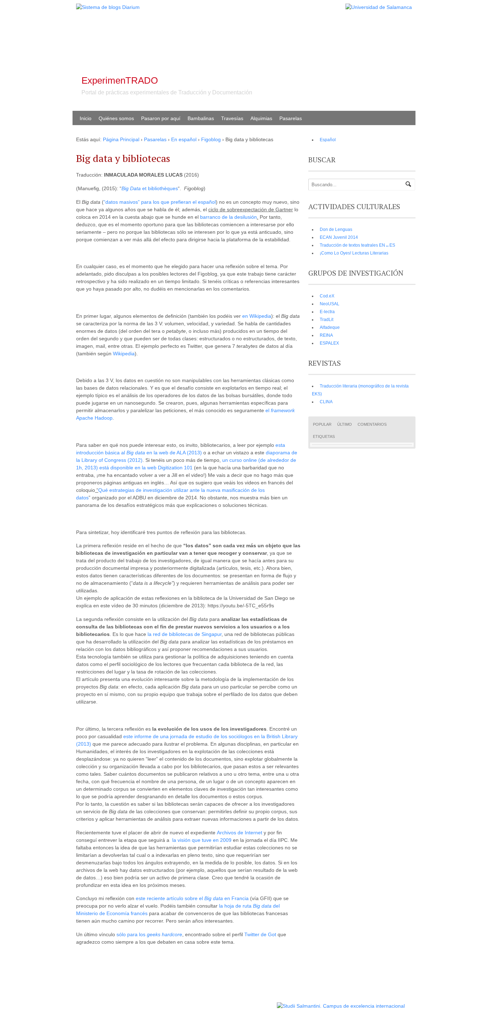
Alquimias (261, 118)
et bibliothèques (149, 188)
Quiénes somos (116, 118)
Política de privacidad (254, 1002)
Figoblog (211, 139)
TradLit (326, 319)
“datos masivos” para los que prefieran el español (160, 202)
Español (328, 139)
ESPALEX (329, 343)
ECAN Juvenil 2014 (339, 237)
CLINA (326, 401)
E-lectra (327, 311)
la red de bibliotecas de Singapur (184, 634)
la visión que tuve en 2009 (201, 840)
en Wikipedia (256, 316)
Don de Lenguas (336, 229)
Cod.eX (327, 295)
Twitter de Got (260, 934)
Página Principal (121, 139)
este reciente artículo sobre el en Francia (192, 898)
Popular (322, 424)
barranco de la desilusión (228, 217)
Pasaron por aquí (160, 118)
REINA (326, 335)
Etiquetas (324, 436)
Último (344, 424)
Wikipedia (124, 353)
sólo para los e (149, 934)
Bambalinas (201, 118)
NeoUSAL (329, 303)
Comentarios (372, 424)
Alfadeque (330, 327)
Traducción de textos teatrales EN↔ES (357, 245)
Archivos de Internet (239, 832)
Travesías (232, 118)
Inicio (85, 118)
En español (183, 139)
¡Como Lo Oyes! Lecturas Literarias (354, 253)
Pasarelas (290, 118)
